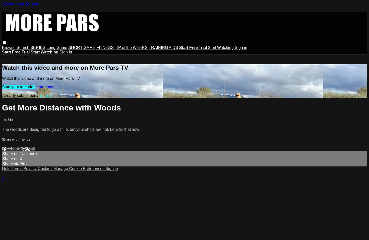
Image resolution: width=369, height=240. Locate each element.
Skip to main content (20, 4)
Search (23, 47)
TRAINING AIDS (163, 47)
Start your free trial (18, 87)
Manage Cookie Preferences (79, 168)
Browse (9, 47)
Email (30, 149)
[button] (4, 42)
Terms (17, 168)
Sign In (65, 52)
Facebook (11, 149)
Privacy (30, 168)
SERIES (37, 47)
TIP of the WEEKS (131, 47)
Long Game (56, 47)
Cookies (45, 168)
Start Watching (221, 47)
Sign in (241, 47)
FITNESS (105, 47)
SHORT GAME (81, 47)
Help (7, 168)
